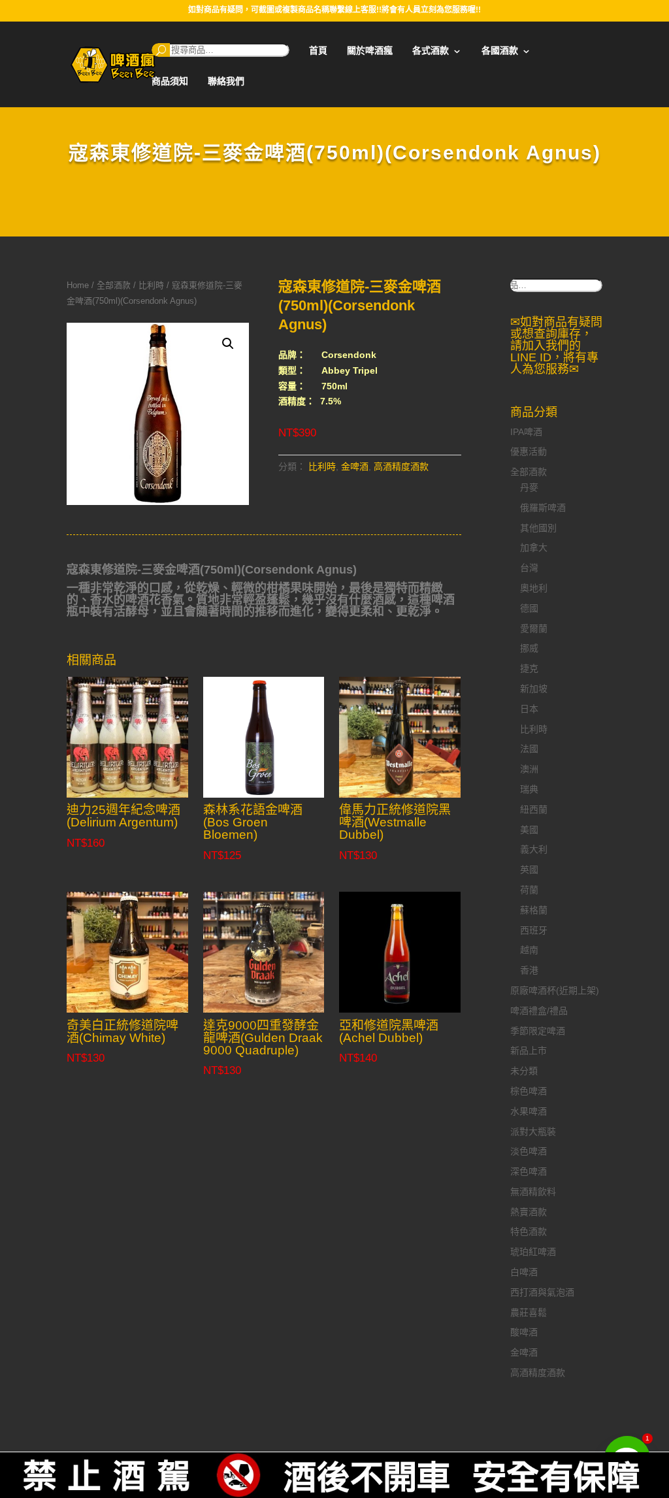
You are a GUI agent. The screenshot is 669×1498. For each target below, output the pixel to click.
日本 (529, 709)
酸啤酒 (524, 1332)
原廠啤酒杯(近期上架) (554, 990)
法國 (529, 748)
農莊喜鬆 (528, 1312)
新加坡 (533, 688)
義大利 (533, 849)
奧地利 (533, 588)
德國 (529, 608)
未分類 (524, 1071)
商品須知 (170, 81)
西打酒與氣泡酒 (542, 1292)
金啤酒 (354, 466)
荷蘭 (529, 890)
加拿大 (533, 547)
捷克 (529, 668)
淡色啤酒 (528, 1151)
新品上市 (528, 1050)
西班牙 (533, 930)
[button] (228, 343)
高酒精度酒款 (401, 466)
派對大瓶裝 (533, 1131)
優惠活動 (528, 451)
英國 (529, 869)
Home (78, 285)
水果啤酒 (528, 1111)
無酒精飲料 (533, 1191)
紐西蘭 (533, 809)
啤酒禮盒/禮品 (539, 1010)
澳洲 (529, 769)
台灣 (529, 567)
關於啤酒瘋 (370, 51)
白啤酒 (524, 1272)
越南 (529, 950)
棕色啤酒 (528, 1091)
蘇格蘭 (533, 910)
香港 (529, 970)
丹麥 (529, 487)
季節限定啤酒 (537, 1031)
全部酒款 (114, 285)
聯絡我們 (226, 81)
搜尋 (161, 50)
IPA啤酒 (526, 432)
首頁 (318, 51)
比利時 (151, 285)
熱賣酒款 (528, 1212)
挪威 (529, 648)
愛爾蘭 (533, 628)
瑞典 (529, 789)
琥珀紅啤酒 (533, 1251)
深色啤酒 (528, 1171)
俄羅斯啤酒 (543, 507)
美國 (529, 829)
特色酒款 (528, 1231)
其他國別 (538, 528)
